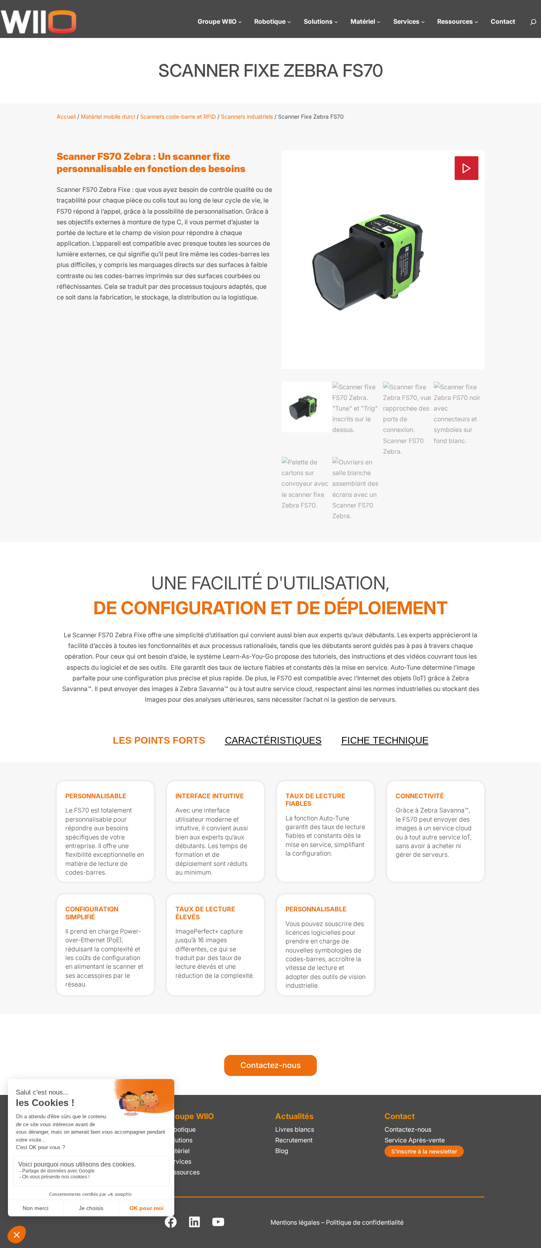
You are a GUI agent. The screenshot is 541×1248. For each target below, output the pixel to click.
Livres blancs (294, 1129)
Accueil (66, 116)
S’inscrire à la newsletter (424, 1151)
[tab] (159, 740)
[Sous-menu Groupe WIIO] (240, 22)
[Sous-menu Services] (423, 22)
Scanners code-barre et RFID (178, 116)
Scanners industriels (247, 116)
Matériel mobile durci (108, 116)
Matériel (178, 1151)
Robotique (181, 1129)
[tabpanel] (270, 888)
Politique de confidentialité (365, 1222)
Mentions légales (295, 1222)
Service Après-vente (415, 1140)
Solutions (179, 1140)
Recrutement (293, 1140)
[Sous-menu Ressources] (476, 22)
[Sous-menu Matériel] (379, 22)
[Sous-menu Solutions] (336, 22)
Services (178, 1161)
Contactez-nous (270, 1065)
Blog (281, 1151)
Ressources (183, 1172)
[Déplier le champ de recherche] (533, 22)
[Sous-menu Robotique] (289, 22)
